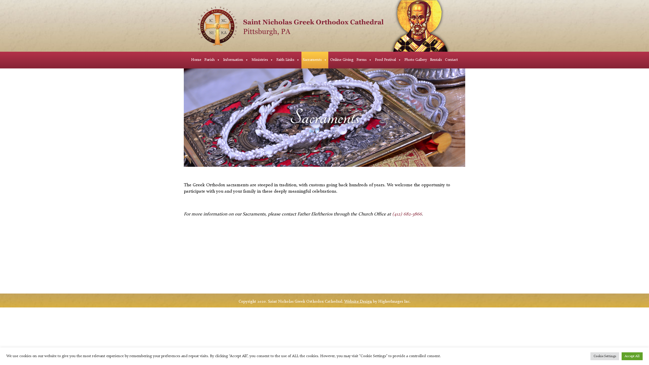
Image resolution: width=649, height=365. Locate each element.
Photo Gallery (415, 60)
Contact (451, 60)
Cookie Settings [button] (604, 356)
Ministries (259, 60)
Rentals (436, 60)
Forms (361, 60)
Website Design (358, 302)
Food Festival (385, 60)
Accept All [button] (632, 356)
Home (196, 60)
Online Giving (341, 60)
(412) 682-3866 (407, 214)
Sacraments (312, 60)
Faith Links (285, 60)
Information (233, 60)
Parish (209, 60)
